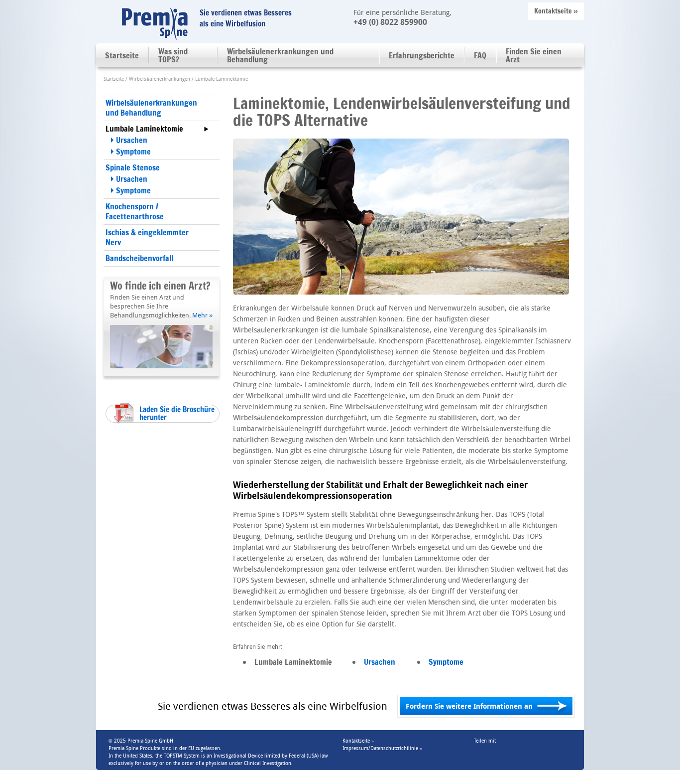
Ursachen (131, 140)
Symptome (133, 151)
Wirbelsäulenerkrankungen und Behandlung (280, 55)
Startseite (122, 55)
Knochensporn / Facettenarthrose (135, 211)
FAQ (480, 55)
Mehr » (202, 315)
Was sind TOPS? (173, 55)
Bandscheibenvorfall (139, 258)
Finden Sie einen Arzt (534, 55)
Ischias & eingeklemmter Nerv (147, 237)
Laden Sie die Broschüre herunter (177, 413)
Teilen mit (485, 741)
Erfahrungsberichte (421, 55)
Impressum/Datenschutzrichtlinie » (382, 748)
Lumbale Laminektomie (144, 128)
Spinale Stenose (133, 167)
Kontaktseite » (556, 11)
